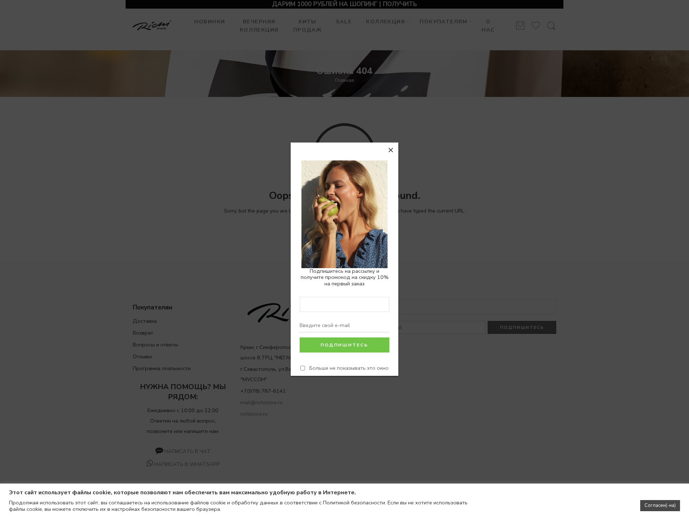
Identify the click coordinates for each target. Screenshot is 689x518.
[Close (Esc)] (390, 150)
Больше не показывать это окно (349, 368)
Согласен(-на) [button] (660, 505)
